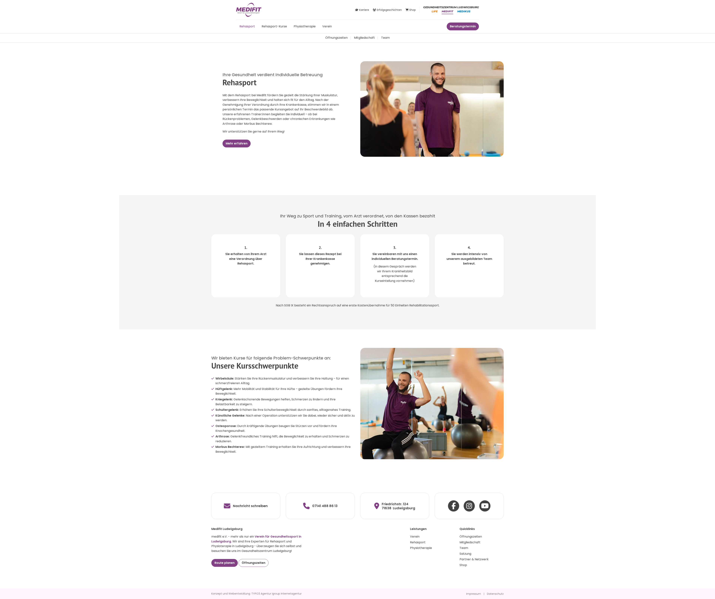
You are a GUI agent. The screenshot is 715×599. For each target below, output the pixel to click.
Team (385, 38)
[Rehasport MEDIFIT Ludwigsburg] (248, 9)
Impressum (473, 594)
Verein (327, 26)
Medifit (447, 11)
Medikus (463, 11)
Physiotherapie (305, 26)
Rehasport (247, 26)
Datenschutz (495, 594)
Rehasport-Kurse (274, 26)
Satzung (465, 554)
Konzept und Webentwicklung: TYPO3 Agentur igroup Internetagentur (256, 593)
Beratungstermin (463, 26)
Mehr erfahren (236, 143)
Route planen (224, 563)
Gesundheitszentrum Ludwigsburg (451, 7)
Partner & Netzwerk (474, 559)
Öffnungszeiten (336, 38)
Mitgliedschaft (364, 38)
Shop (463, 565)
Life (435, 11)
